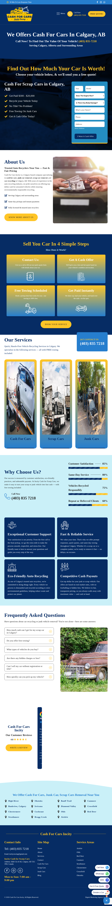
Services (41, 856)
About (40, 852)
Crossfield (81, 872)
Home (40, 848)
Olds (78, 852)
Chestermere (81, 868)
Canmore (80, 860)
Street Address (79, 128)
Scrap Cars (42, 868)
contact (41, 860)
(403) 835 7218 (80, 15)
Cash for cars (43, 864)
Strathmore (81, 864)
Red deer (80, 856)
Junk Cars (41, 872)
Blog (39, 875)
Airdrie (79, 848)
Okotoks (80, 875)
